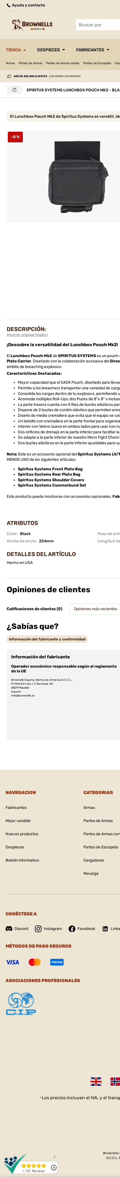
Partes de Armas (30, 63)
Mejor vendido (18, 820)
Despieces (48, 49)
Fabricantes (90, 49)
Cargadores (93, 860)
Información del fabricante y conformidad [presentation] (47, 639)
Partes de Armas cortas (63, 63)
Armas (10, 63)
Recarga (91, 873)
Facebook (86, 928)
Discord (21, 928)
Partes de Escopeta (97, 63)
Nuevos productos (22, 834)
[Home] (13, 90)
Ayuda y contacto (28, 5)
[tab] (47, 639)
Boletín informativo (22, 860)
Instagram (53, 928)
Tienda (13, 49)
